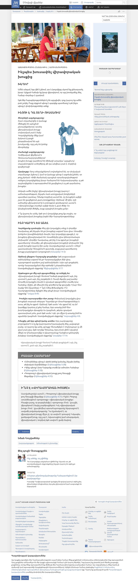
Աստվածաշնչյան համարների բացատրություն (25, 517)
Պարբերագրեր (29, 11)
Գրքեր (41, 514)
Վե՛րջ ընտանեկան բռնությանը (106, 115)
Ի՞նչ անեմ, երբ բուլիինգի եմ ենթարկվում (105, 151)
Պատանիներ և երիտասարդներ (20, 539)
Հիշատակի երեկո (67, 532)
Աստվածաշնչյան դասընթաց (24, 521)
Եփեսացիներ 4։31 (43, 376)
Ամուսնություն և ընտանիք (24, 534)
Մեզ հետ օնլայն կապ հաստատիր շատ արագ (110, 138)
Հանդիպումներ (67, 529)
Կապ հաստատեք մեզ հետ (70, 523)
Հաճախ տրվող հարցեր (69, 517)
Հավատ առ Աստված (22, 546)
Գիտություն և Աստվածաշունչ (24, 549)
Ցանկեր (41, 537)
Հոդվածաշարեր (44, 525)
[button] (52, 7)
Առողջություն (103, 130)
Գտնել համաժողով (90, 517)
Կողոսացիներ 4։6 (72, 316)
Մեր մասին (65, 513)
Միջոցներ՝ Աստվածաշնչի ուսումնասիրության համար (24, 525)
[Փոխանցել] (119, 11)
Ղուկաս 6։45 (33, 293)
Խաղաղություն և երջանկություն (20, 530)
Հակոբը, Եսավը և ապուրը (104, 158)
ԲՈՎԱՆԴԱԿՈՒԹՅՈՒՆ (110, 83)
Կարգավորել (36, 578)
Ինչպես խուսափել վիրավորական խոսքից (109, 97)
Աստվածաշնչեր (44, 511)
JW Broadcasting (44, 544)
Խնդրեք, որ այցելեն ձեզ (69, 520)
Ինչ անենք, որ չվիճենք (37, 458)
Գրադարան (17, 11)
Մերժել (25, 578)
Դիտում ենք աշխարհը (103, 89)
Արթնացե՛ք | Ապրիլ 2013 (45, 11)
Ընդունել (15, 578)
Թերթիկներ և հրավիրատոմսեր (44, 521)
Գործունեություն (67, 538)
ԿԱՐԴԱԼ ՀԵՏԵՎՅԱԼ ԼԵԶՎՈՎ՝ (113, 16)
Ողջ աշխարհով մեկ (68, 544)
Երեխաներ (19, 543)
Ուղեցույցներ (43, 541)
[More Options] (123, 11)
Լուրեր (64, 507)
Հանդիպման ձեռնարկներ (47, 531)
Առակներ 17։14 (60, 335)
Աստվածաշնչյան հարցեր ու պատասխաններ (24, 512)
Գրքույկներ (42, 517)
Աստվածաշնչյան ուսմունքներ (25, 507)
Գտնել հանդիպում (109, 512)
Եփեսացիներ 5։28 (56, 364)
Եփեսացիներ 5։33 (33, 370)
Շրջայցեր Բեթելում (68, 526)
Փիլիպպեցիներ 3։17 (53, 268)
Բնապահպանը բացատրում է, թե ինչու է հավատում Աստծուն (110, 107)
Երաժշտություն (44, 550)
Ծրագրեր (42, 534)
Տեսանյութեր (43, 547)
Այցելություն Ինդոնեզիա (104, 123)
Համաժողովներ (67, 535)
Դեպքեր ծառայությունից (70, 541)
